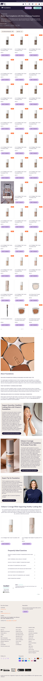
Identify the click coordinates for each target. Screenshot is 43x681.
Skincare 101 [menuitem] (31, 638)
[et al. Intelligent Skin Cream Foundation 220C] (21, 114)
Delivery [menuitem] (30, 641)
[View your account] (23, 4)
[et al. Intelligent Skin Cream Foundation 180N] (35, 139)
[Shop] (41, 4)
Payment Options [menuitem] (19, 638)
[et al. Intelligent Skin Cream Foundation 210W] (35, 114)
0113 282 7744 (3, 609)
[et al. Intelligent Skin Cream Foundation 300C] (35, 40)
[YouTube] (8, 658)
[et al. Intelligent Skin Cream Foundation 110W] (21, 212)
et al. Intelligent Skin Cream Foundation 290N (6, 74)
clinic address (8, 620)
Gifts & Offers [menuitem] (18, 629)
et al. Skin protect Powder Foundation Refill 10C (34, 295)
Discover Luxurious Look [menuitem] (5, 646)
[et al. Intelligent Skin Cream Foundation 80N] (21, 237)
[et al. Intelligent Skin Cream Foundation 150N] (35, 163)
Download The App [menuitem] (19, 633)
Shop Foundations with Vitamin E (11, 433)
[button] (13, 588)
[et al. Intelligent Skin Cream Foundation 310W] (21, 40)
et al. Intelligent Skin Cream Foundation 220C (20, 123)
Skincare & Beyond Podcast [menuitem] (34, 651)
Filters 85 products (6, 31)
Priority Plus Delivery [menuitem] (32, 642)
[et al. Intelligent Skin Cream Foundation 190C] (21, 139)
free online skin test (34, 398)
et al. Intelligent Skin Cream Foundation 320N (6, 50)
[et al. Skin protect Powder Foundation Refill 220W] (21, 310)
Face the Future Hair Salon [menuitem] (6, 639)
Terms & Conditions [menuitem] (19, 639)
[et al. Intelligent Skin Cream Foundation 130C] (35, 188)
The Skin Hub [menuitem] (31, 636)
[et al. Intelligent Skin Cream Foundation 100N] (35, 212)
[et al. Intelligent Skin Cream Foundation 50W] (7, 261)
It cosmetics (6, 25)
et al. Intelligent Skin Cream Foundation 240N (35, 99)
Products (28, 7)
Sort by (18, 31)
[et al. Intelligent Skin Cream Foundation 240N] (35, 89)
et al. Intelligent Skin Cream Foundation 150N (35, 172)
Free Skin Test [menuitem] (31, 629)
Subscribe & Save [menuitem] (19, 636)
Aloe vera (17, 25)
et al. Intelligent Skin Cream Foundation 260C (6, 99)
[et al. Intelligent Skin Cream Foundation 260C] (7, 89)
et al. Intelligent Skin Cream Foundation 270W (35, 74)
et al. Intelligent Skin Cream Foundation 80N (20, 246)
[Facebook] (1, 658)
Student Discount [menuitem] (19, 631)
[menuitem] (1, 658)
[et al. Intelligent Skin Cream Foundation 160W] (21, 163)
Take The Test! (7, 197)
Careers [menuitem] (2, 634)
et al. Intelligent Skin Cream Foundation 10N (20, 295)
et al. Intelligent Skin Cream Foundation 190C (20, 148)
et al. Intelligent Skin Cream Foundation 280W (20, 74)
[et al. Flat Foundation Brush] (7, 310)
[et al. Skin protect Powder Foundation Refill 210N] (35, 310)
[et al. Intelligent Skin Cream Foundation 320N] (7, 40)
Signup (25, 611)
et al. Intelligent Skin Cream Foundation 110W (20, 221)
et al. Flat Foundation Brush (6, 318)
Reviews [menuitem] (2, 642)
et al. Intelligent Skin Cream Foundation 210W (35, 123)
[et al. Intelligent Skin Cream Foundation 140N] (21, 188)
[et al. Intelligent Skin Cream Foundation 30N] (35, 261)
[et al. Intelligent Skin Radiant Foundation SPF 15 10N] (7, 286)
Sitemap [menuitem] (17, 642)
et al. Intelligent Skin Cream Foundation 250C (20, 99)
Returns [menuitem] (30, 644)
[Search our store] (25, 4)
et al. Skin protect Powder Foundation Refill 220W (20, 319)
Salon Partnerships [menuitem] (4, 638)
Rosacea (12, 25)
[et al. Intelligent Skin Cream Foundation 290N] (7, 65)
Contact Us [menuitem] (31, 647)
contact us (39, 396)
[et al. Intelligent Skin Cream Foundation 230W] (7, 114)
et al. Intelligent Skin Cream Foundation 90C (6, 246)
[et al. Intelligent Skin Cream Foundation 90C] (7, 237)
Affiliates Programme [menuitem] (5, 641)
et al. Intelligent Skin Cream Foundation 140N (20, 197)
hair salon (14, 620)
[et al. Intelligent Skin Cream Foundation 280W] (21, 65)
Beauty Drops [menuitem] (31, 634)
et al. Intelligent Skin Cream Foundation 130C (35, 197)
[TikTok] (5, 658)
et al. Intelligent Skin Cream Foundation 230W (6, 123)
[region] (27, 588)
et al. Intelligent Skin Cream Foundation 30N (35, 270)
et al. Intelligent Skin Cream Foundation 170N (6, 172)
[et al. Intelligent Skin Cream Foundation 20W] (21, 261)
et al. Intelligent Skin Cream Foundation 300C (35, 50)
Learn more (37, 7)
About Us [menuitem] (2, 629)
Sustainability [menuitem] (3, 644)
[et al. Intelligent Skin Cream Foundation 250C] (21, 89)
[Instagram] (3, 658)
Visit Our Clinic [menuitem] (31, 649)
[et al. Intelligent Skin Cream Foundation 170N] (7, 163)
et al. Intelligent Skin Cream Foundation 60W (35, 246)
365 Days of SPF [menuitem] (32, 639)
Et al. (2, 25)
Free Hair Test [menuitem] (31, 631)
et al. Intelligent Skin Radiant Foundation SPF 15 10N (7, 295)
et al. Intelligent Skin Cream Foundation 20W (20, 270)
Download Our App (22, 1)
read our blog (12, 398)
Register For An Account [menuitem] (5, 631)
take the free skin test (9, 500)
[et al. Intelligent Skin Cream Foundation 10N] (21, 286)
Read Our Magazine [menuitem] (32, 652)
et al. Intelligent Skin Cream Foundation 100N (35, 221)
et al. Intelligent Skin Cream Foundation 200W (6, 148)
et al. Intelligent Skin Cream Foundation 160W (20, 172)
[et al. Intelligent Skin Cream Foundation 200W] (7, 139)
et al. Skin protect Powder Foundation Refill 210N (34, 319)
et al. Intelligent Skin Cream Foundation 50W (6, 270)
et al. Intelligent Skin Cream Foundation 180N (35, 148)
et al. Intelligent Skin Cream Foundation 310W (20, 50)
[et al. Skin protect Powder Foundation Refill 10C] (35, 286)
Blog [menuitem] (1, 636)
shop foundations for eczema (29, 470)
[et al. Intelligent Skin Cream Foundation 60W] (35, 237)
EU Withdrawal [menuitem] (18, 644)
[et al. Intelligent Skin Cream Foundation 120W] (7, 212)
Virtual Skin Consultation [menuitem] (33, 633)
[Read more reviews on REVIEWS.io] (6, 592)
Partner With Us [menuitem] (3, 633)
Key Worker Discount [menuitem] (19, 634)
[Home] (1, 670)
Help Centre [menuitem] (31, 646)
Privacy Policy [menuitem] (18, 641)
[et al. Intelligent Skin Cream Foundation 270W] (35, 65)
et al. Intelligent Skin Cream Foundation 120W (6, 221)
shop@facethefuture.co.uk (5, 613)
